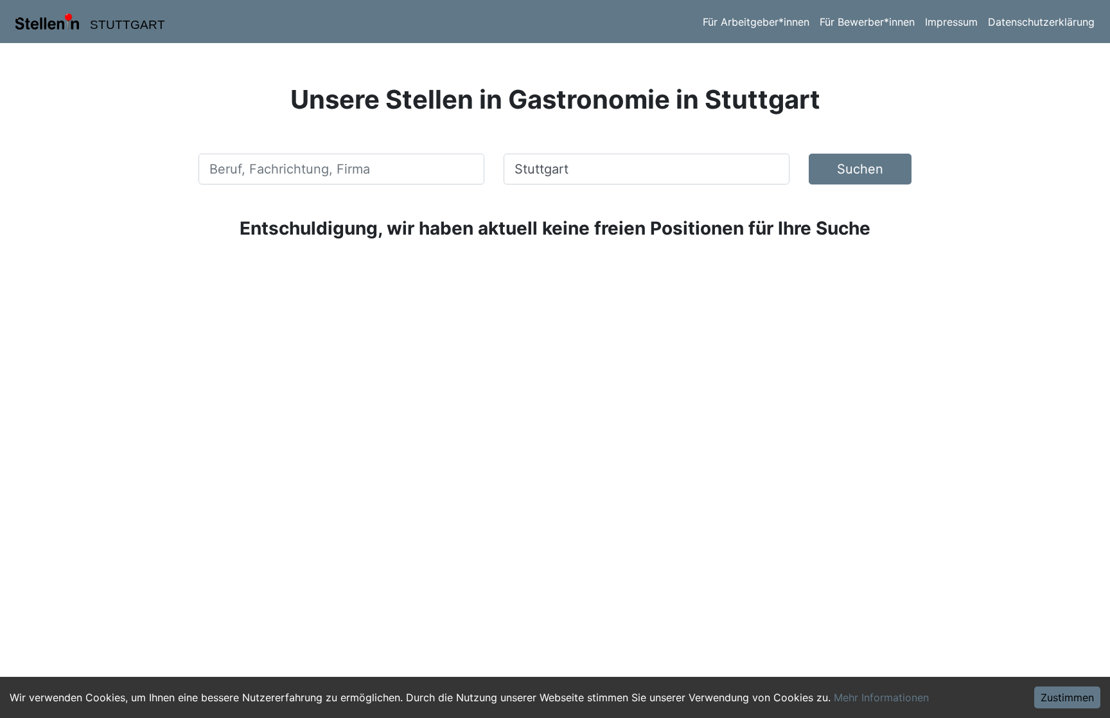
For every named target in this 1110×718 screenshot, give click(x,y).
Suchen (860, 169)
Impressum (951, 21)
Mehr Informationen (881, 697)
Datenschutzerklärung (1041, 21)
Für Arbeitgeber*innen (756, 21)
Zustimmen (1067, 697)
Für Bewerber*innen (867, 21)
